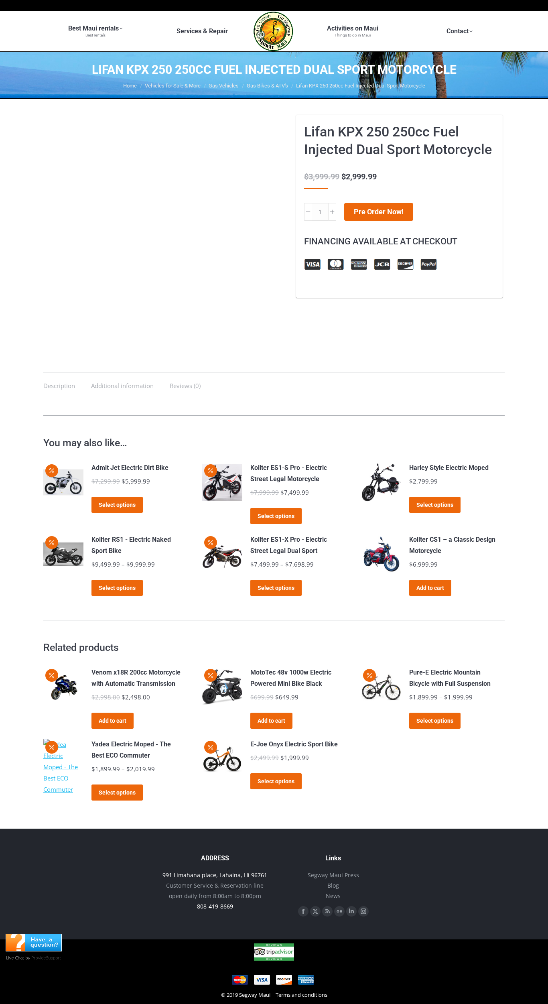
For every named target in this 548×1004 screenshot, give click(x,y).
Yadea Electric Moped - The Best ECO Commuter (131, 749)
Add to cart (430, 588)
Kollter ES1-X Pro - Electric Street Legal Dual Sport (288, 545)
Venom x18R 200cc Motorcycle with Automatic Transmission (136, 678)
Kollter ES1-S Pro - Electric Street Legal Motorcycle (288, 473)
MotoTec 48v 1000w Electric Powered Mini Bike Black (290, 678)
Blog (333, 885)
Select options (117, 505)
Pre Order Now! (379, 211)
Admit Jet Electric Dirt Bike (129, 468)
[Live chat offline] (34, 949)
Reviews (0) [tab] (185, 386)
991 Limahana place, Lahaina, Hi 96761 (214, 875)
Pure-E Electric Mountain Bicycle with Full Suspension (450, 678)
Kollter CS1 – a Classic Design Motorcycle (452, 545)
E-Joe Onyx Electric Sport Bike (294, 744)
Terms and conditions (301, 994)
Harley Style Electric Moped (449, 468)
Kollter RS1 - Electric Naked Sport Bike (131, 545)
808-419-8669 (215, 906)
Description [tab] (59, 386)
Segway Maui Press (333, 875)
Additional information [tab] (122, 386)
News (333, 896)
